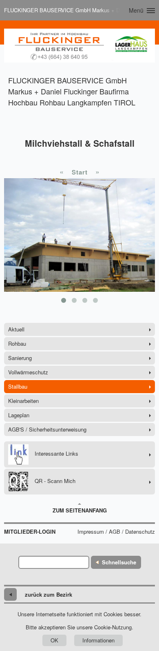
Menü (136, 10)
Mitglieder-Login (29, 531)
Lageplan (18, 415)
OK (54, 640)
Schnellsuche (119, 562)
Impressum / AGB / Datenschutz (116, 531)
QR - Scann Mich (55, 481)
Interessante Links (56, 453)
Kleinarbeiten (23, 401)
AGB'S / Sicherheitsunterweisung (47, 429)
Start (80, 172)
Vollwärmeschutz (28, 372)
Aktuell (16, 329)
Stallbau (17, 386)
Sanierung (20, 358)
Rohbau (17, 343)
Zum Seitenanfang (80, 510)
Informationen (98, 640)
